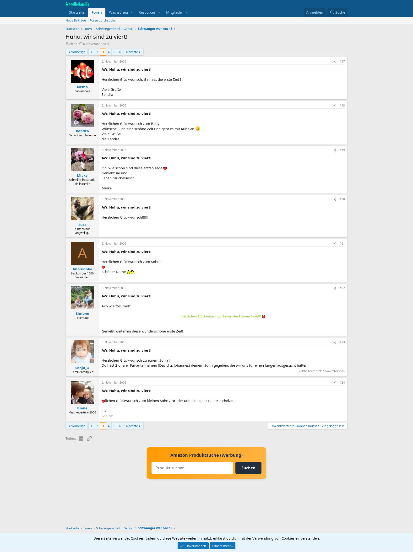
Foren (97, 12)
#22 (342, 288)
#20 (342, 199)
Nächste (132, 52)
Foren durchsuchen (103, 20)
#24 (342, 383)
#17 (342, 61)
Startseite (76, 12)
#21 (342, 243)
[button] (131, 12)
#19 (342, 150)
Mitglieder (174, 12)
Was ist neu (118, 12)
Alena (73, 44)
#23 (342, 342)
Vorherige (78, 52)
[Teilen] (335, 61)
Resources (147, 12)
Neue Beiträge (75, 20)
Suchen (248, 468)
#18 (342, 105)
